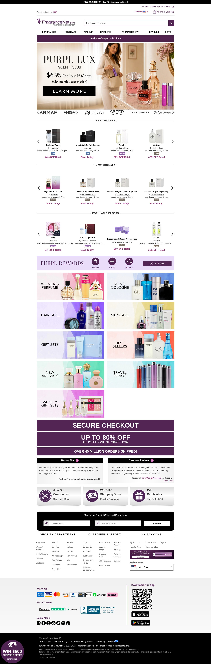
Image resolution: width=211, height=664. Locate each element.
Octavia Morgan (88, 194)
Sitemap (117, 549)
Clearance (56, 565)
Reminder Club (152, 547)
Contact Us (87, 547)
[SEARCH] (171, 23)
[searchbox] (127, 23)
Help (168, 6)
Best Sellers (57, 560)
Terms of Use (45, 641)
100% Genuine (105, 561)
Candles (70, 551)
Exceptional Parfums (123, 242)
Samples (55, 547)
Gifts (168, 32)
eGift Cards (87, 556)
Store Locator (104, 565)
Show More (168, 481)
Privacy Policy (60, 641)
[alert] (142, 11)
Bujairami (54, 194)
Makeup (88, 32)
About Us (87, 551)
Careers (117, 561)
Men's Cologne (42, 554)
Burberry (54, 148)
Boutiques (40, 563)
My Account (135, 542)
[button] (173, 112)
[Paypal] (73, 595)
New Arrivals (72, 556)
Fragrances (49, 32)
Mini (68, 560)
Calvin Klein (123, 148)
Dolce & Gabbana (89, 241)
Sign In (145, 6)
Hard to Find (72, 565)
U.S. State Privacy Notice (81, 641)
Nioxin (157, 241)
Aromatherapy (57, 556)
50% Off (55, 542)
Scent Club (56, 569)
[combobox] (129, 23)
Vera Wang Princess (151, 478)
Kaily (54, 241)
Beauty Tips (67, 460)
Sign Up (157, 523)
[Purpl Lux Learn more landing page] (152, 555)
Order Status (157, 6)
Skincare (71, 32)
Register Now (135, 547)
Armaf (88, 148)
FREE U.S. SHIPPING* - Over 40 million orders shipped (106, 2)
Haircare (105, 32)
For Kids (70, 542)
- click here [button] (105, 38)
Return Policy (104, 542)
